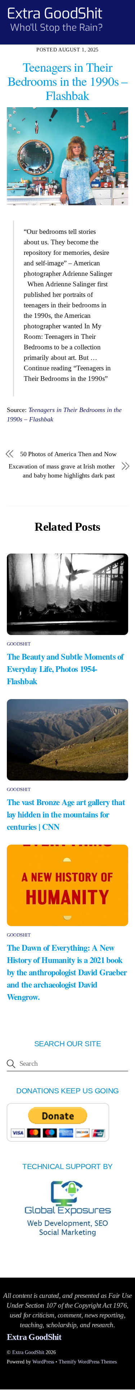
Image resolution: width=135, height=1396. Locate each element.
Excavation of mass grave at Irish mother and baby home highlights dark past (62, 471)
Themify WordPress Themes (88, 1362)
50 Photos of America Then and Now (68, 454)
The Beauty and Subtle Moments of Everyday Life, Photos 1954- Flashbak (65, 668)
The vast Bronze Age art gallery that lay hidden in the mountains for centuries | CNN (66, 814)
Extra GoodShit (28, 1352)
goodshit (19, 644)
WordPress (43, 1362)
